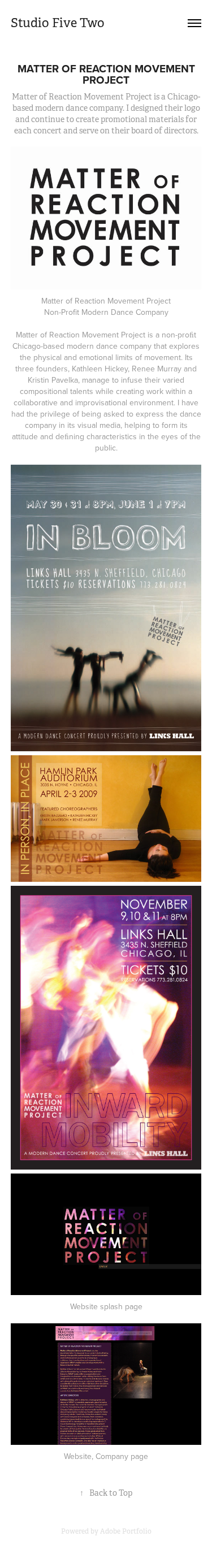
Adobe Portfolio (126, 1531)
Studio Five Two (58, 23)
